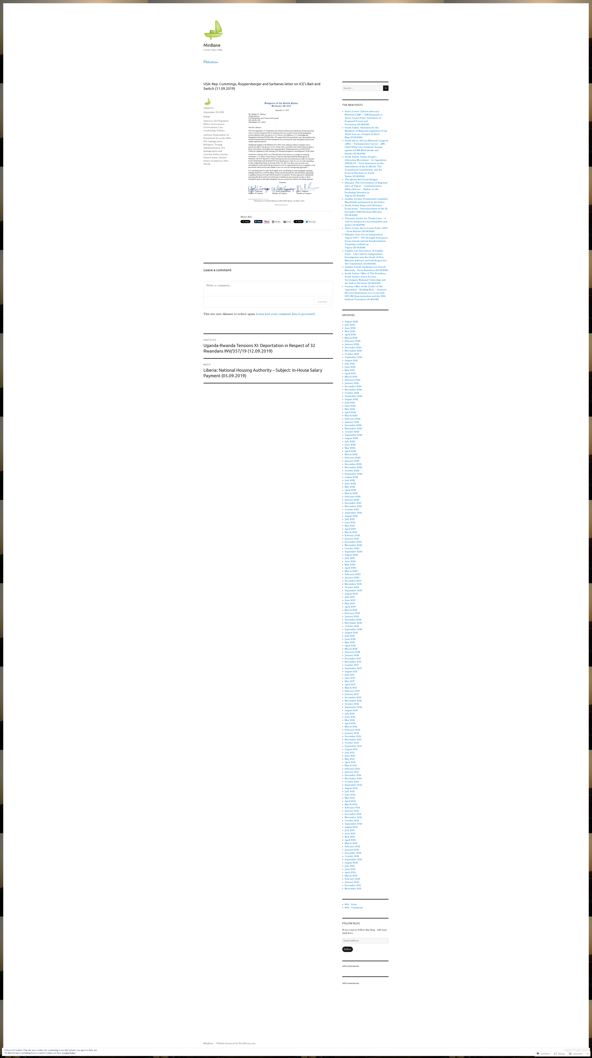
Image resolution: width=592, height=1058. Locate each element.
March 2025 (351, 376)
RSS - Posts (351, 904)
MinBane (212, 45)
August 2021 (351, 516)
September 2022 (353, 474)
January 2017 (352, 694)
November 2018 (353, 623)
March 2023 (351, 454)
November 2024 (353, 389)
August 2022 (351, 477)
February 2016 (352, 730)
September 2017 (353, 668)
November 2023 (353, 428)
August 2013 (351, 827)
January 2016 (352, 733)
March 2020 (351, 571)
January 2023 (352, 461)
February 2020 (353, 574)
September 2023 (353, 435)
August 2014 (351, 788)
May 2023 (350, 448)
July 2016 (350, 713)
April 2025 (350, 373)
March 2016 (351, 726)
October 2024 (352, 393)
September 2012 (353, 859)
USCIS (207, 164)
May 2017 (350, 681)
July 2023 (350, 441)
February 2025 (352, 380)
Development (221, 121)
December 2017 (353, 658)
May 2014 (350, 798)
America (208, 121)
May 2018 (350, 642)
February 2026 (352, 341)
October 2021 (352, 509)
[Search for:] (362, 88)
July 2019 (350, 597)
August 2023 (351, 438)
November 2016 (353, 700)
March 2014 (351, 804)
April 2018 (350, 645)
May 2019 (350, 603)
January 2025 (352, 383)
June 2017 (350, 678)
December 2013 (353, 814)
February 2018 (352, 652)
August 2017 (351, 671)
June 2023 (350, 444)
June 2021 (350, 522)
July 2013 (350, 830)
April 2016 (350, 723)
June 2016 (350, 717)
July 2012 (350, 866)
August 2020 (351, 555)
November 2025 (353, 350)
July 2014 (349, 791)
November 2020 (353, 545)
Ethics (207, 124)
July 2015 (349, 752)
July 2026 (350, 325)
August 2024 (351, 399)
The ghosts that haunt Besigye (361, 179)
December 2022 (353, 464)
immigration (215, 141)
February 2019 (352, 613)
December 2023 (353, 425)
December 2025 (353, 347)
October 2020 (352, 548)
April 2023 (350, 451)
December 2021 (353, 503)
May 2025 (350, 370)
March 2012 (351, 875)
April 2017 (350, 684)
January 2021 (352, 538)
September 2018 (353, 629)
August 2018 (351, 632)
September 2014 (353, 785)
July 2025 (350, 363)
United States (211, 157)
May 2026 (350, 331)
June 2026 (350, 328)
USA (225, 161)
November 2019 (353, 584)
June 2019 (350, 600)
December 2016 (353, 697)
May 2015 (350, 759)
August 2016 (351, 710)
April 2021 (350, 529)
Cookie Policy (69, 1053)
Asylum (208, 135)
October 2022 (352, 470)
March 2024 (351, 415)
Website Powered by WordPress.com (235, 1043)
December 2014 (353, 775)
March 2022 (351, 493)
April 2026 (350, 334)
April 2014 (350, 801)
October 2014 (352, 781)
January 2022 (352, 500)
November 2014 (353, 778)
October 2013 (352, 820)
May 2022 (350, 487)
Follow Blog (351, 923)
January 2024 (352, 422)
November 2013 (353, 817)
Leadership (210, 130)
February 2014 (352, 807)
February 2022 (352, 496)
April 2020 (350, 568)
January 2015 (352, 772)
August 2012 (351, 862)
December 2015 (353, 736)
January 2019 (352, 616)
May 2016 (350, 720)
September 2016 (353, 707)
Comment (322, 301)
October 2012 (352, 856)
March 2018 (351, 649)
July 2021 (350, 519)
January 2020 (352, 577)
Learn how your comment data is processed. (285, 314)
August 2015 (351, 749)
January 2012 (352, 882)
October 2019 (352, 587)
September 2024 (353, 396)
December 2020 (353, 542)
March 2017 (351, 687)
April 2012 (350, 872)
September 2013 (353, 824)
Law (220, 127)
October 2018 (352, 626)
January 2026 (352, 344)
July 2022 (350, 480)
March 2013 (351, 843)
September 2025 (353, 357)
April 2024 (350, 412)
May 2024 (350, 409)
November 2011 (353, 888)
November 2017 (353, 662)
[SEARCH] (385, 88)
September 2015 (353, 746)
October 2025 (352, 354)
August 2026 (351, 321)
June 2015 (350, 756)
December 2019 (353, 581)
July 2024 (350, 402)
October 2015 (352, 743)
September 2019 (353, 590)
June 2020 (350, 561)
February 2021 (352, 535)
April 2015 (350, 762)
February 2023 (352, 457)
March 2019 (351, 610)
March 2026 (351, 338)
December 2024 (353, 386)
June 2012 (350, 869)
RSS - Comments (354, 907)
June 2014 (350, 794)
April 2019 (350, 606)
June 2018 (350, 639)
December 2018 (353, 619)
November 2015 (353, 739)
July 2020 (350, 558)
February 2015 (352, 768)
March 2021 (351, 532)
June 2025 (350, 367)
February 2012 (352, 879)
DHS (228, 138)
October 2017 (352, 665)
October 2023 (352, 431)
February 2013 (352, 846)
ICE (205, 141)
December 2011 (353, 885)
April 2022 (350, 490)
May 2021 (350, 525)
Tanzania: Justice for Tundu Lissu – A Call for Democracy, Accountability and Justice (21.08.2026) (366, 221)
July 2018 (350, 636)
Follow (347, 949)
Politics (221, 130)
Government (210, 127)
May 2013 (350, 837)
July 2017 (349, 674)
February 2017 (352, 691)
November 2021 (353, 506)
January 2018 (352, 655)
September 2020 (353, 551)
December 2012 (353, 853)
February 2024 (352, 419)
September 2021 (353, 512)
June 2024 (350, 406)
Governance (217, 124)
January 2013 (352, 849)
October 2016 (352, 704)
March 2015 (351, 765)
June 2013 (350, 833)
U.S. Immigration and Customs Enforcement (216, 151)
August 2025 (351, 360)
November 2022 (353, 467)
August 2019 (351, 593)
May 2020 (350, 564)
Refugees (208, 144)
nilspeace (209, 108)
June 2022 (350, 483)
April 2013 (350, 840)
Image (207, 116)
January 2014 (352, 811)
